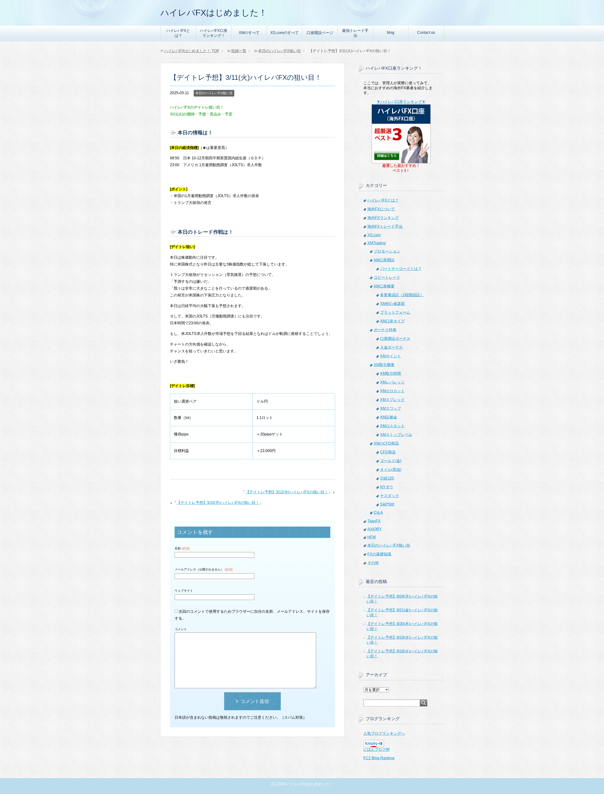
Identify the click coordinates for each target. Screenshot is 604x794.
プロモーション (387, 251)
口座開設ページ (320, 33)
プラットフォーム (395, 312)
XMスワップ (390, 408)
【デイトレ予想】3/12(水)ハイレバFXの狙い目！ (287, 492)
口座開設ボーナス (395, 339)
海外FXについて (381, 209)
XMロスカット (392, 426)
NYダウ (386, 487)
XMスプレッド (392, 400)
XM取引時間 (390, 374)
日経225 (387, 478)
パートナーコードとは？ (401, 269)
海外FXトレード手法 (385, 226)
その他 (373, 563)
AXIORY (374, 529)
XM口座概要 (384, 286)
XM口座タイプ (392, 321)
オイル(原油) (390, 470)
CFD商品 (388, 452)
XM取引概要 (384, 365)
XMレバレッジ (392, 382)
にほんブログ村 (376, 750)
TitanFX (374, 521)
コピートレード (387, 277)
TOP (191, 51)
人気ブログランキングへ (384, 733)
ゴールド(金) (390, 461)
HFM (371, 537)
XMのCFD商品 (386, 443)
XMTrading (376, 243)
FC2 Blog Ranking (378, 758)
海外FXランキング (383, 218)
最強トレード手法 (355, 33)
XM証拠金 (388, 417)
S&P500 (387, 504)
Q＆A (378, 513)
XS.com (374, 235)
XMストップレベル (396, 435)
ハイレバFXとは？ (178, 33)
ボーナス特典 (385, 330)
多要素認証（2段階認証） (402, 295)
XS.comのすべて (284, 33)
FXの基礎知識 (379, 554)
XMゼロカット (392, 391)
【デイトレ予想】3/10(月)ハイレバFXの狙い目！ (218, 503)
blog (390, 32)
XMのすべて (249, 33)
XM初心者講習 (392, 304)
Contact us (426, 32)
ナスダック (389, 496)
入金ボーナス (391, 347)
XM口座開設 (384, 260)
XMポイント (390, 356)
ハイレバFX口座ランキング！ (213, 33)
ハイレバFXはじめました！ (213, 12)
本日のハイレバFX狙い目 (214, 93)
